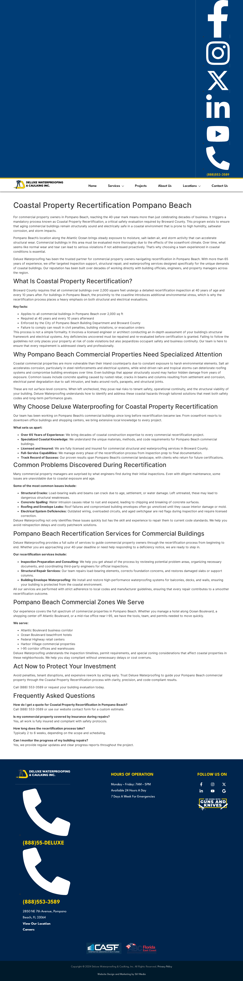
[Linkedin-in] (201, 791)
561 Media (140, 974)
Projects (141, 186)
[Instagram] (212, 784)
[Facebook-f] (201, 784)
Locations (190, 186)
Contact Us (220, 186)
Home (92, 186)
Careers (29, 929)
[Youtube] (212, 791)
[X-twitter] (224, 784)
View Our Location (36, 923)
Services (114, 186)
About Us (165, 186)
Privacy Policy (165, 966)
